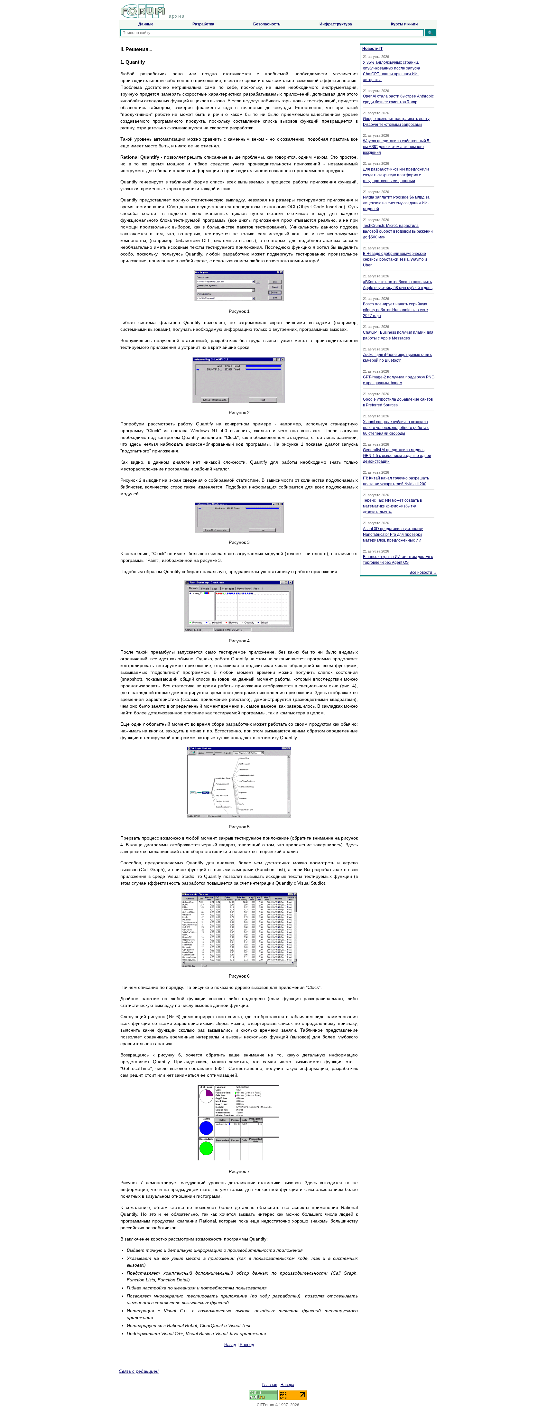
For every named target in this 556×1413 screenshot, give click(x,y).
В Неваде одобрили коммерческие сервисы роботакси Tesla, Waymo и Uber (395, 259)
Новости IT (372, 48)
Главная (269, 1384)
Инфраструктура (336, 24)
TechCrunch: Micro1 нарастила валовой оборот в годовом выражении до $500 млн (398, 231)
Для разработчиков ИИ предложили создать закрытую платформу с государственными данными (396, 175)
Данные (145, 24)
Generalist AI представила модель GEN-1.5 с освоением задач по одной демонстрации (397, 456)
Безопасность (266, 24)
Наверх (287, 1384)
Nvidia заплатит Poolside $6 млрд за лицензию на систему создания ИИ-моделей (396, 203)
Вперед (247, 1344)
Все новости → (423, 572)
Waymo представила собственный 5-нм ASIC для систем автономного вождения (397, 147)
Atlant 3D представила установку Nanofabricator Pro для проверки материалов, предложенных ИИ (393, 534)
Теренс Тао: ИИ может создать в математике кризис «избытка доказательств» (392, 506)
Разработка (203, 24)
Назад (230, 1344)
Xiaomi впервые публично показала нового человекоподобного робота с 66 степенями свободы (396, 428)
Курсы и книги (404, 24)
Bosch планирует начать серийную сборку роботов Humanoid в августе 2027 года (395, 310)
